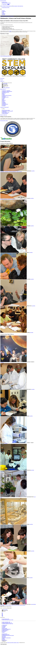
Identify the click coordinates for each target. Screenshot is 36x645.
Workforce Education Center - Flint (7, 622)
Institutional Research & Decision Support (8, 635)
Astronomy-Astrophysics (5, 92)
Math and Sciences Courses (6, 110)
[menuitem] (19, 10)
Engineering (3, 96)
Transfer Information (5, 113)
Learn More (32, 225)
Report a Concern (4, 640)
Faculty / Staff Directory (6, 87)
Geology (3, 98)
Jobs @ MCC (4, 636)
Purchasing (3, 639)
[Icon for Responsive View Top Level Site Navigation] (1, 9)
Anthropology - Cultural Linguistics (7, 91)
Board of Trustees (4, 628)
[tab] (18, 81)
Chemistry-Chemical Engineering (6, 95)
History (3, 99)
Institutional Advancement (5, 634)
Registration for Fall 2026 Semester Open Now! (7, 16)
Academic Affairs (4, 625)
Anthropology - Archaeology (6, 90)
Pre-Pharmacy (4, 103)
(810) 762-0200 (5, 609)
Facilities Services (4, 630)
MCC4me (3, 14)
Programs (3, 10)
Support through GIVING (5, 7)
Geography (3, 97)
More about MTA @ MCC (4, 120)
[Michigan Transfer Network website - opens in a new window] (6, 139)
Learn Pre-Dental (33, 604)
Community (3, 13)
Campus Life (4, 11)
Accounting (3, 626)
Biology (3, 93)
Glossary (3, 632)
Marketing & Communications (6, 637)
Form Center (4, 631)
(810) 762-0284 (5, 83)
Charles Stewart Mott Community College (13, 642)
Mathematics (4, 100)
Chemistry (3, 94)
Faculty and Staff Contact (5, 112)
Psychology (3, 105)
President (3, 638)
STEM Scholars (4, 111)
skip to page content (3, 0)
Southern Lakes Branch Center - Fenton (7, 619)
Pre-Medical (3, 102)
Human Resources (4, 633)
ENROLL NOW (4, 2)
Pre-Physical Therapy (5, 104)
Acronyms (3, 627)
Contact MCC (4, 4)
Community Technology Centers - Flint (7, 623)
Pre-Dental (3, 101)
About (3, 12)
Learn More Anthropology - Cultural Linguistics (15, 171)
